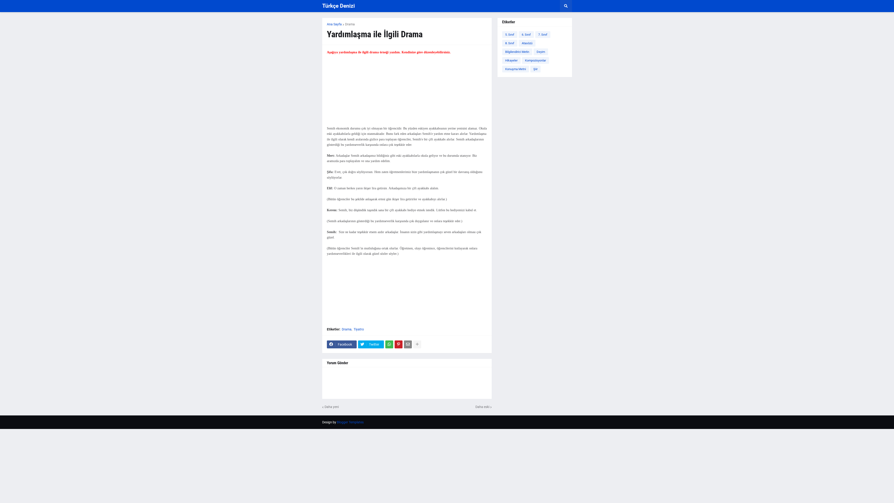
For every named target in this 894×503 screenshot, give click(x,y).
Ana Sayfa (334, 24)
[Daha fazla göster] (417, 344)
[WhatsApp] (389, 344)
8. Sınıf (509, 43)
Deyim (541, 52)
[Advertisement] (407, 93)
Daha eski (482, 407)
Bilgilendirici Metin (517, 52)
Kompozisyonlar (535, 60)
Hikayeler (511, 60)
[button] (566, 6)
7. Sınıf (542, 34)
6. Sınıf (526, 34)
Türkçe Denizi (338, 6)
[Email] (408, 344)
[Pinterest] (399, 344)
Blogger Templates (350, 422)
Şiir (535, 69)
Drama (350, 24)
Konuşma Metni (515, 69)
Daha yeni (332, 407)
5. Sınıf (509, 34)
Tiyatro (359, 329)
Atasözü (527, 43)
